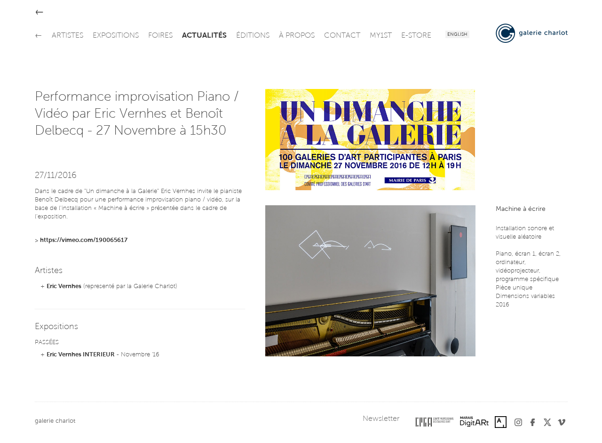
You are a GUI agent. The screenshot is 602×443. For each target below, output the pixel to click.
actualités (204, 36)
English (457, 34)
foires (160, 36)
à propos (297, 36)
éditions (252, 36)
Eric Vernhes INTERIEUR (81, 355)
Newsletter (381, 419)
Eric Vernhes (64, 286)
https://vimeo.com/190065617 (83, 240)
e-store (416, 36)
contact (342, 36)
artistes (67, 36)
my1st (381, 36)
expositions (116, 36)
